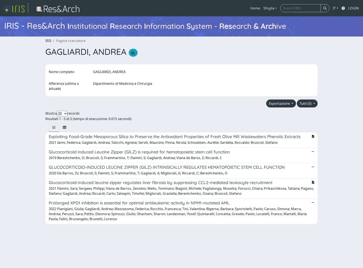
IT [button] (334, 8)
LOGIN (353, 8)
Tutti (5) (306, 103)
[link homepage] (15, 8)
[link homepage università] (59, 8)
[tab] (54, 127)
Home (255, 8)
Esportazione (280, 103)
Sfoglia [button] (268, 8)
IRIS (48, 40)
